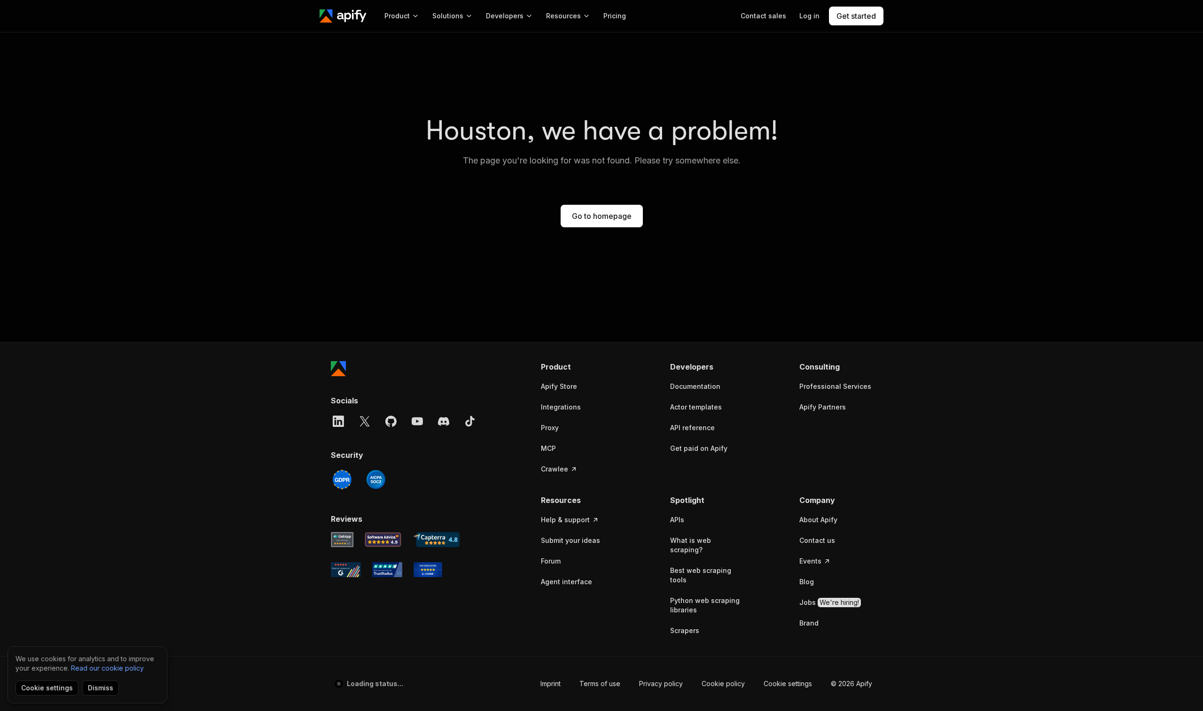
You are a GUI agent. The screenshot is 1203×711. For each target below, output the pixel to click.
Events (810, 561)
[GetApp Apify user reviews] (342, 539)
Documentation (695, 386)
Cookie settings (788, 684)
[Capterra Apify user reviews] (436, 539)
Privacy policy (661, 684)
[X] (364, 421)
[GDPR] (342, 479)
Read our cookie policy (107, 668)
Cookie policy (723, 684)
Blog (806, 582)
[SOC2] (376, 479)
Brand (809, 623)
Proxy (550, 428)
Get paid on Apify (698, 448)
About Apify (818, 520)
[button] (577, 366)
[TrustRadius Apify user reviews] (387, 569)
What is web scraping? (690, 545)
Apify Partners (822, 407)
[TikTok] (469, 421)
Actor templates (696, 407)
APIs (677, 520)
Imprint (550, 684)
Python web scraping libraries (705, 605)
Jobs (829, 602)
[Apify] (343, 16)
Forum (551, 561)
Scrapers (684, 630)
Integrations (561, 407)
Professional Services (835, 386)
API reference (692, 428)
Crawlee (554, 469)
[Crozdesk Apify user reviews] (428, 569)
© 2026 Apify (851, 684)
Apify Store (559, 386)
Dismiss (100, 688)
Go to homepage (602, 216)
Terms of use (599, 684)
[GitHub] (390, 421)
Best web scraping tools (700, 575)
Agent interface (566, 582)
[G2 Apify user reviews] (346, 569)
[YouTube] (417, 421)
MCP (548, 448)
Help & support (565, 520)
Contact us (817, 540)
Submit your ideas (570, 540)
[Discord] (443, 421)
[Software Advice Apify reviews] (383, 539)
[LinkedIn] (338, 421)
